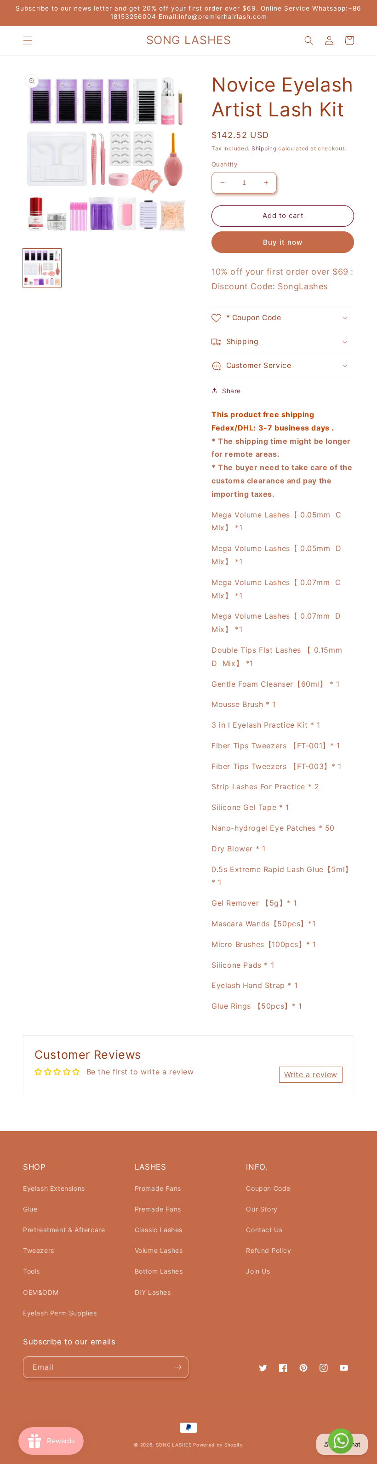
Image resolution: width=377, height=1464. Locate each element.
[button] (27, 40)
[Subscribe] (178, 1367)
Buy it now (283, 242)
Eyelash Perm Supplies (60, 1313)
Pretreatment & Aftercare (64, 1230)
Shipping (264, 148)
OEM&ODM (40, 1292)
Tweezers (38, 1250)
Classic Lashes (159, 1230)
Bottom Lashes (159, 1271)
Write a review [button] (310, 1074)
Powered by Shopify (218, 1444)
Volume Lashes (159, 1250)
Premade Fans (158, 1209)
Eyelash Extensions (54, 1188)
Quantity (224, 164)
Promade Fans (158, 1188)
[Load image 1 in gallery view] (42, 268)
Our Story (261, 1209)
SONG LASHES (174, 1444)
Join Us (258, 1271)
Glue (30, 1209)
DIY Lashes (153, 1292)
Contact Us (264, 1230)
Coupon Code (268, 1188)
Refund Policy (268, 1250)
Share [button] (231, 391)
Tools (31, 1271)
